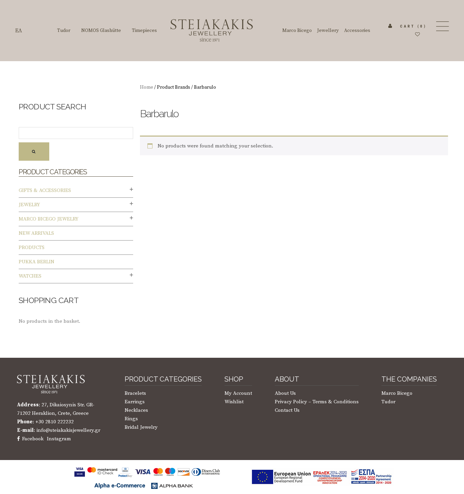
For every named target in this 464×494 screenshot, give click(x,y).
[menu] (441, 26)
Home (146, 87)
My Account (238, 393)
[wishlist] (417, 35)
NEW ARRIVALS (36, 233)
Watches (30, 276)
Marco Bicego (396, 393)
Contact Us (287, 410)
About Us (285, 393)
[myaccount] (390, 26)
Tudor (388, 402)
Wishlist (234, 402)
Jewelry (29, 204)
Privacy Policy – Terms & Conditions (317, 402)
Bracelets (135, 393)
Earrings (135, 402)
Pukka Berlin (36, 262)
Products (31, 247)
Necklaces (136, 410)
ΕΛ (18, 30)
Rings (131, 419)
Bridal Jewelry (141, 427)
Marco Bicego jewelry (48, 219)
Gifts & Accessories (45, 190)
